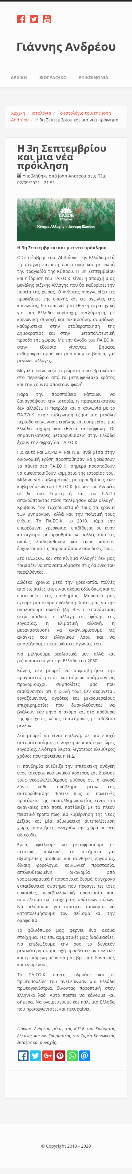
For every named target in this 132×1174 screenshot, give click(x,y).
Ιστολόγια (41, 113)
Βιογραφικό (53, 77)
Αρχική (19, 77)
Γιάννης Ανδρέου (66, 46)
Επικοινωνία (93, 77)
